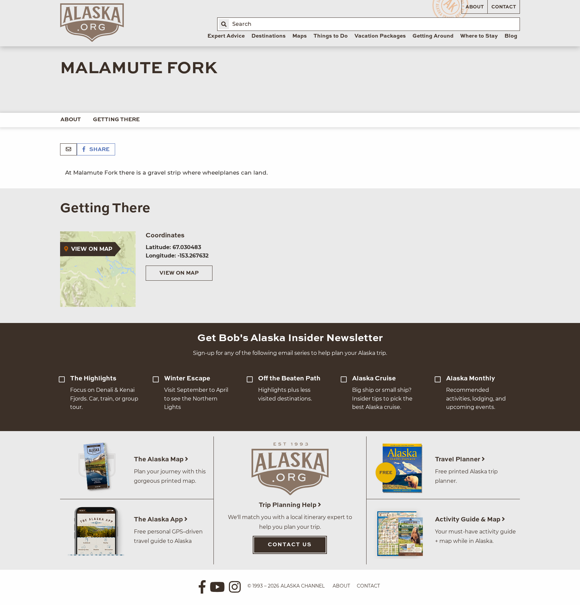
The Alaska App (159, 519)
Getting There (116, 120)
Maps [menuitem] (299, 36)
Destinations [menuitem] (268, 36)
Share (98, 149)
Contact (503, 7)
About (475, 7)
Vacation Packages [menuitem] (380, 36)
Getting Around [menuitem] (433, 36)
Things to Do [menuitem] (330, 36)
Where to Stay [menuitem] (479, 36)
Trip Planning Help (288, 505)
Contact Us (290, 545)
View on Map (179, 273)
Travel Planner (458, 459)
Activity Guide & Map (468, 519)
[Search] (224, 24)
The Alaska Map (159, 459)
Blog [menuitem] (510, 36)
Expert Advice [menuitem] (226, 36)
